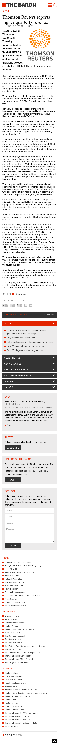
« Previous (10, 314)
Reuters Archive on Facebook (17, 696)
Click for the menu (49, 5)
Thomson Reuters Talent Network (19, 659)
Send (13, 545)
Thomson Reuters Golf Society (18, 656)
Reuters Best (10, 700)
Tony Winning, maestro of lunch (21, 338)
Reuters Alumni (11, 626)
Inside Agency (11, 686)
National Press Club (13, 579)
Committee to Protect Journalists (18, 562)
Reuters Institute (12, 703)
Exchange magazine (13, 680)
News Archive (12, 358)
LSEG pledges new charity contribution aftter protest (30, 342)
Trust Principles (11, 726)
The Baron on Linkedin (14, 639)
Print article (30, 305)
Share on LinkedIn (21, 305)
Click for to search (54, 5)
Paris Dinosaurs (11, 619)
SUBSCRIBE (13, 448)
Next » (23, 314)
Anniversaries (12, 364)
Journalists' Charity (13, 576)
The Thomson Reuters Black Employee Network (25, 653)
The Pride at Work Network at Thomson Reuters (25, 646)
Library (8, 381)
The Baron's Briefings (17, 375)
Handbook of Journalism (15, 683)
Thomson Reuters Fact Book (17, 716)
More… (10, 425)
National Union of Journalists (17, 582)
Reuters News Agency (14, 706)
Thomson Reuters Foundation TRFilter (21, 723)
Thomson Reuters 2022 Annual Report (21, 713)
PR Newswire (20, 294)
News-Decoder (11, 589)
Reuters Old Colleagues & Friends (19, 629)
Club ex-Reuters (12, 616)
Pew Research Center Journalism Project (22, 596)
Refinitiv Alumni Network (15, 623)
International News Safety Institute (19, 572)
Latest (8, 323)
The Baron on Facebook (15, 636)
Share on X (13, 305)
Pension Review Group (15, 592)
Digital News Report (13, 676)
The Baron (29, 4)
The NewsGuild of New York (17, 606)
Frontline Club (11, 569)
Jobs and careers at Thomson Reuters (21, 690)
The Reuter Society (16, 369)
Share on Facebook (6, 305)
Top (54, 741)
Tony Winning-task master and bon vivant (25, 346)
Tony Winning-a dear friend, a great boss (25, 350)
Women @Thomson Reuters (17, 662)
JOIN (12, 479)
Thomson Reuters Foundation (17, 720)
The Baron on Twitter (13, 643)
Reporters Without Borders (16, 602)
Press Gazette (11, 599)
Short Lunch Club (12, 633)
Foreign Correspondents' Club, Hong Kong (23, 566)
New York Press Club (14, 586)
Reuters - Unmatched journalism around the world (26, 693)
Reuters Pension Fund (14, 710)
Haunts (8, 387)
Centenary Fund (12, 673)
